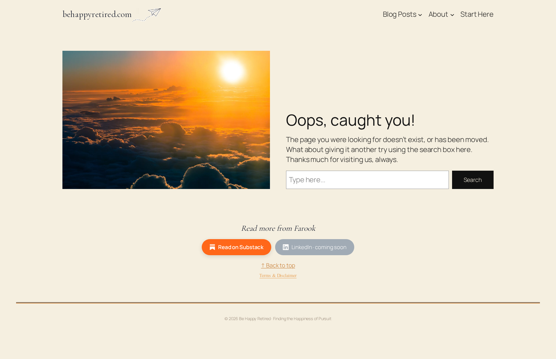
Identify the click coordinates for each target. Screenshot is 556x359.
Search (473, 180)
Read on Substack (241, 247)
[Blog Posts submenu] (420, 14)
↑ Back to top (278, 265)
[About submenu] (452, 14)
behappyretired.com (97, 14)
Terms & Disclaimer (277, 275)
